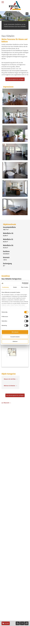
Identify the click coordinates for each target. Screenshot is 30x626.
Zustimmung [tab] (5, 287)
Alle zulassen (15, 332)
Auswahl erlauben (15, 336)
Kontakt (7, 623)
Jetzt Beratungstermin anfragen (15, 79)
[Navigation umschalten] (4, 1)
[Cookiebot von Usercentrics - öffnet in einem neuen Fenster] (22, 283)
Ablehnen (15, 341)
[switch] (26, 316)
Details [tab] (15, 287)
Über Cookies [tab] (24, 287)
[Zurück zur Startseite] (15, 5)
